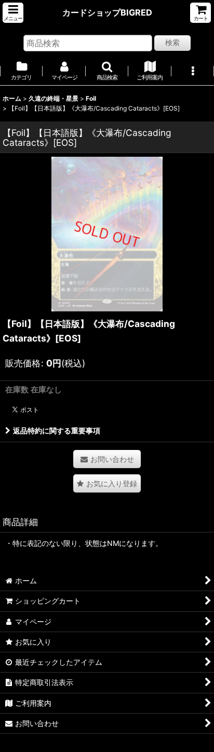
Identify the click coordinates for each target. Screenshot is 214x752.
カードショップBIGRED (107, 12)
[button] (13, 13)
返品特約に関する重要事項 (56, 430)
